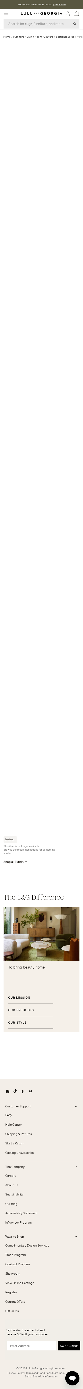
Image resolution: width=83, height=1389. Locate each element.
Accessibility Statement (21, 1213)
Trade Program (15, 1255)
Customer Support (18, 1106)
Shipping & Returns (18, 1134)
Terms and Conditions (39, 1373)
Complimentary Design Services (27, 1245)
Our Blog (11, 1204)
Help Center (13, 1125)
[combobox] (41, 24)
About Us (11, 1185)
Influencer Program (18, 1222)
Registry (11, 1292)
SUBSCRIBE (69, 1346)
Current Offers (15, 1302)
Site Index (59, 1373)
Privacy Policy (16, 1373)
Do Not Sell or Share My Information (50, 1374)
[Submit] (74, 24)
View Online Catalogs (19, 1283)
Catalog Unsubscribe (19, 1153)
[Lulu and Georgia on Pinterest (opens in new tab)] (30, 1091)
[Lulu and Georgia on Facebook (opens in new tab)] (22, 1091)
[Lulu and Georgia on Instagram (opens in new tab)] (7, 1091)
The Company (15, 1167)
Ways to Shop (14, 1236)
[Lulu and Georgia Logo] (41, 13)
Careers (10, 1176)
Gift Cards (12, 1311)
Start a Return (14, 1143)
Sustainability (14, 1194)
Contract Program (17, 1264)
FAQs (9, 1115)
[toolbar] (41, 4)
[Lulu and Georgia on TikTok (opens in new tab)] (15, 1091)
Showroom (12, 1274)
